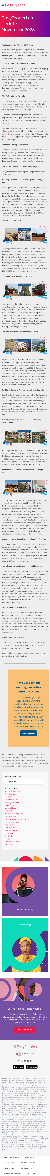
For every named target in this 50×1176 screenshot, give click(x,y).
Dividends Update (11, 800)
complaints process (27, 1163)
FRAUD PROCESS (9, 1168)
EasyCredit (9, 836)
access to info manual (12, 1173)
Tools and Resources (25, 1030)
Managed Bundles (11, 808)
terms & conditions (11, 1158)
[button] (45, 5)
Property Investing (11, 805)
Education (8, 797)
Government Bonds (12, 842)
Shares (7, 839)
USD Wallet (9, 811)
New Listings (9, 844)
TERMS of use (29, 1158)
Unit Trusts (9, 825)
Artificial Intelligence (12, 830)
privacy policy (9, 1163)
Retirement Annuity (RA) (14, 814)
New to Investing (11, 828)
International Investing (13, 822)
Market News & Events (13, 791)
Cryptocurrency (10, 816)
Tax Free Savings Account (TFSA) (17, 819)
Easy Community (11, 794)
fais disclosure (26, 1168)
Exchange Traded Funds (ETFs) (16, 802)
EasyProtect (9, 833)
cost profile (31, 1173)
